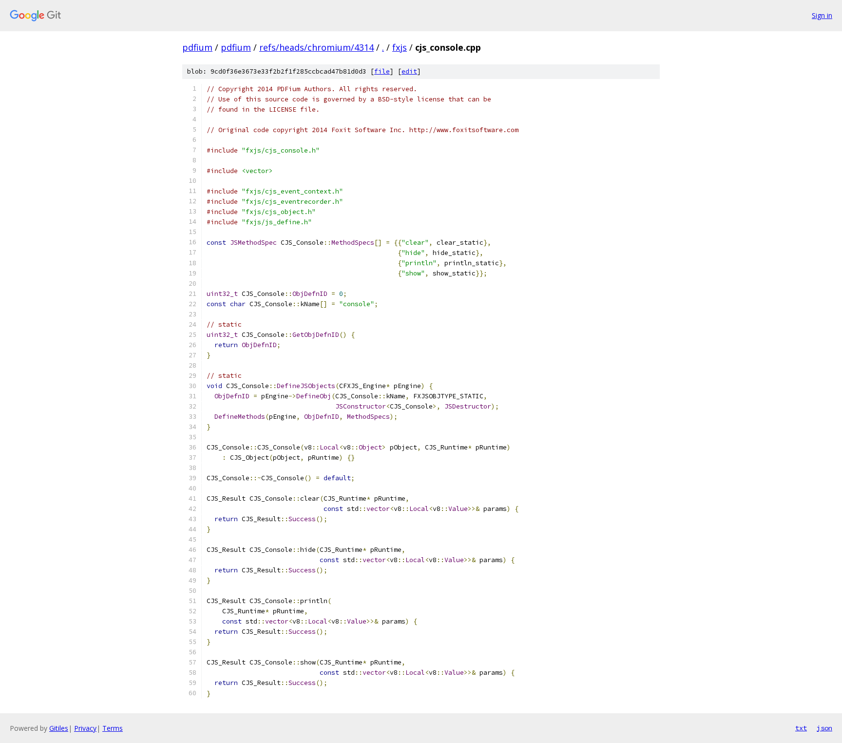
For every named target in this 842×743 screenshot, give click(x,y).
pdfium (197, 47)
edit (409, 71)
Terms (112, 728)
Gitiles (58, 728)
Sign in (822, 15)
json (824, 727)
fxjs (399, 47)
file (382, 71)
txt (801, 727)
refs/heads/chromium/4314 (316, 47)
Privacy (85, 728)
